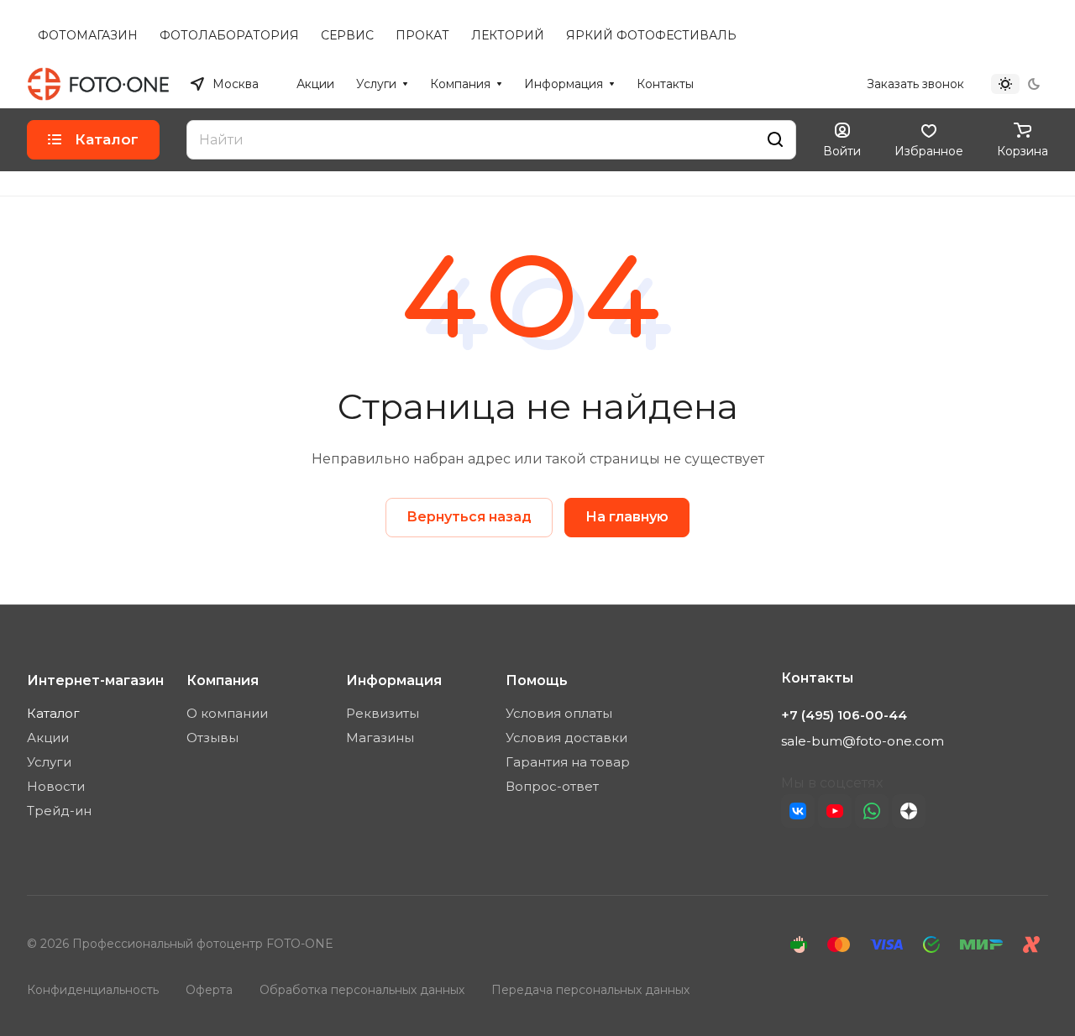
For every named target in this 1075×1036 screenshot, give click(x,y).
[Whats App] (872, 811)
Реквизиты (382, 713)
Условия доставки (566, 738)
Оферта (209, 989)
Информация (394, 680)
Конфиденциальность (93, 989)
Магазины (380, 738)
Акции (48, 738)
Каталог (53, 713)
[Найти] (775, 140)
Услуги (49, 762)
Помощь (537, 680)
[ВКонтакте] (798, 811)
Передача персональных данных (590, 989)
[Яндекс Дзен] (909, 811)
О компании (227, 713)
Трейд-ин (59, 811)
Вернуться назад (469, 517)
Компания (222, 680)
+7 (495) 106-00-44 (794, 84)
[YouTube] (835, 811)
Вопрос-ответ (552, 786)
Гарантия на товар (568, 762)
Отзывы (212, 738)
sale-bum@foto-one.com (862, 741)
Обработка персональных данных (362, 989)
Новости (56, 786)
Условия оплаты (559, 713)
